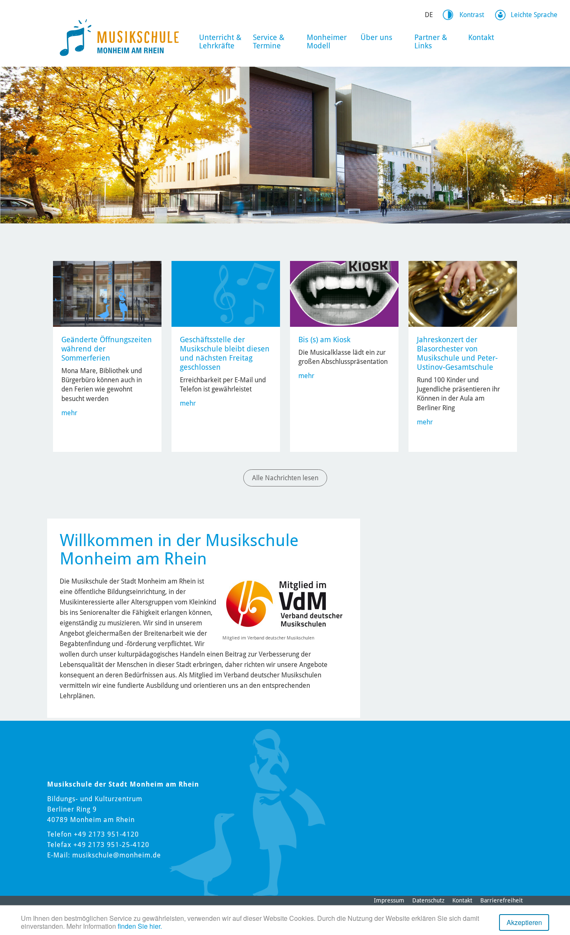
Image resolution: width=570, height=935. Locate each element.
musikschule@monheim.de (116, 855)
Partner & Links (430, 41)
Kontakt (481, 37)
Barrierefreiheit (501, 900)
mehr (69, 413)
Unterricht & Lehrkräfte (220, 41)
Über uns (376, 37)
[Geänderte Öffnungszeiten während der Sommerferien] (107, 293)
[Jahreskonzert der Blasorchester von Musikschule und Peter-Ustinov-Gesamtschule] (463, 293)
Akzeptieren (524, 922)
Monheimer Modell (327, 41)
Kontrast (471, 15)
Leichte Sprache (534, 15)
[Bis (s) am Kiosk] (344, 293)
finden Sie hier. (140, 926)
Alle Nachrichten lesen (285, 478)
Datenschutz (428, 900)
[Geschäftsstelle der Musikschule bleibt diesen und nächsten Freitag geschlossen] (226, 293)
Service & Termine (269, 41)
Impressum (389, 900)
